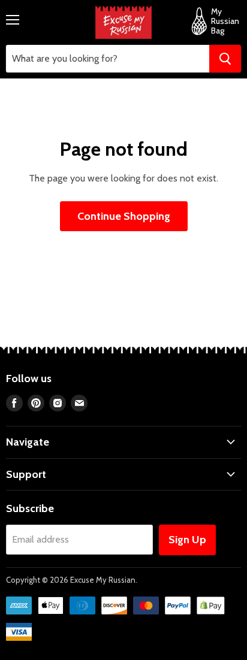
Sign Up (187, 539)
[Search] (225, 58)
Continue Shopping (123, 216)
